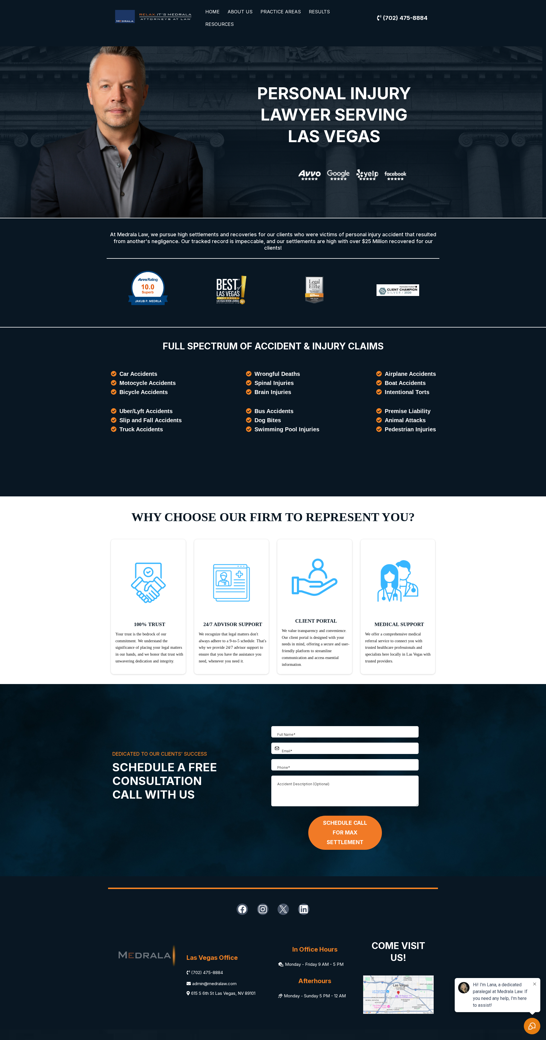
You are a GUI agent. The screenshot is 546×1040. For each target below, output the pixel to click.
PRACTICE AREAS (280, 11)
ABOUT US (240, 11)
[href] (398, 994)
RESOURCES (219, 24)
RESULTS (319, 11)
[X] (283, 909)
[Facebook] (242, 909)
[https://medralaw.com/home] (153, 17)
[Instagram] (263, 909)
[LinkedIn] (303, 909)
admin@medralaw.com (214, 983)
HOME (212, 11)
